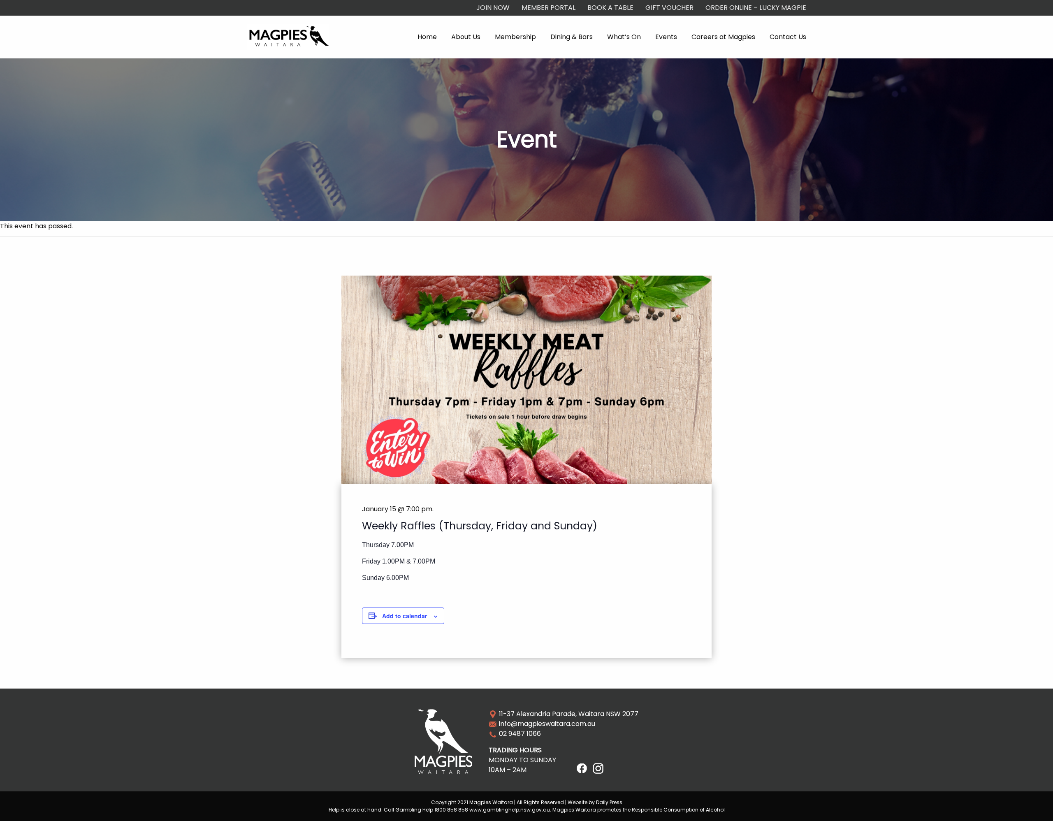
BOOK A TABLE (610, 7)
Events (666, 37)
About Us (465, 37)
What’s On (624, 37)
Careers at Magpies (723, 37)
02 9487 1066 (520, 733)
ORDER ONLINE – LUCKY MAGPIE (755, 7)
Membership (515, 37)
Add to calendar (404, 616)
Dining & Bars (571, 37)
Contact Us (788, 37)
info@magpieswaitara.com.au (547, 723)
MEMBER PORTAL (548, 7)
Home (427, 37)
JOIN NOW (493, 7)
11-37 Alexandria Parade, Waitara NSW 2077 (568, 714)
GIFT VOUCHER (669, 7)
